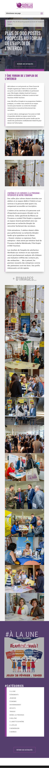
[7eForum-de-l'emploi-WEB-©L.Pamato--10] (24, 621)
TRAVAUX (12, 711)
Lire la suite (24, 670)
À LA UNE (12, 691)
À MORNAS (12, 732)
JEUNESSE (12, 698)
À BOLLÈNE (13, 718)
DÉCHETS (12, 708)
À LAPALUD (13, 725)
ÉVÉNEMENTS (13, 695)
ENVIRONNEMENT (15, 705)
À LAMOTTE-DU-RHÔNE (16, 721)
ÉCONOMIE (13, 701)
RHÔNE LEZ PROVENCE (16, 715)
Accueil (9, 22)
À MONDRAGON (14, 728)
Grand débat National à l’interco (24, 645)
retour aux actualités (25, 64)
